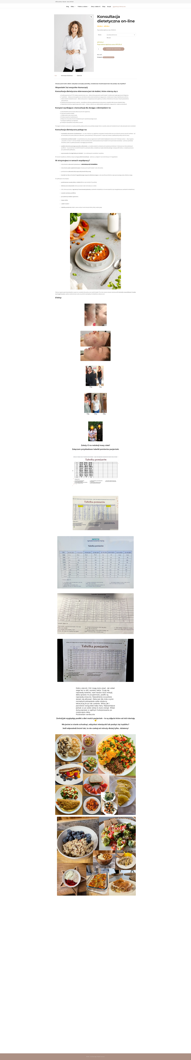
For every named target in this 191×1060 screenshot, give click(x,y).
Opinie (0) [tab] (79, 75)
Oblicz (72, 6)
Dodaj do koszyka (113, 49)
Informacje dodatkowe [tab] (67, 75)
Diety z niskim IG (95, 6)
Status (99, 34)
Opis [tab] (56, 75)
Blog (67, 6)
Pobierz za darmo (82, 6)
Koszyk (109, 6)
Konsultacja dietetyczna (119, 6)
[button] (91, 17)
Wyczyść (109, 37)
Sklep (103, 6)
